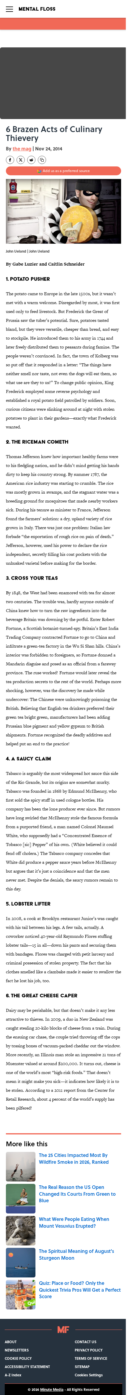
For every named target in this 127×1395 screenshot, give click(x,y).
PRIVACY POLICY (88, 1350)
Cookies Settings (89, 1375)
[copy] (42, 160)
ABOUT (11, 1341)
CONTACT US (85, 1341)
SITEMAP (82, 1366)
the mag (22, 148)
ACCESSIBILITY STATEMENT (27, 1366)
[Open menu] (9, 8)
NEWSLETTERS (17, 1350)
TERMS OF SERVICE (91, 1358)
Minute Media (52, 1389)
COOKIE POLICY (18, 1358)
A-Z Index (13, 1375)
